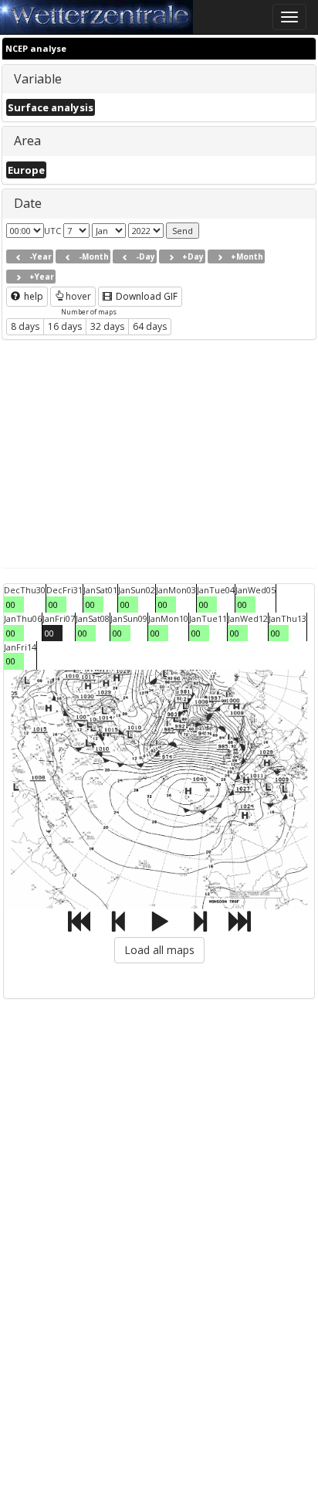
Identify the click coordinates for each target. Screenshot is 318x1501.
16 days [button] (65, 326)
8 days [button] (25, 326)
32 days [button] (107, 326)
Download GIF (145, 296)
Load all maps (159, 949)
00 (10, 604)
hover (78, 296)
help (32, 296)
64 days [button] (150, 326)
